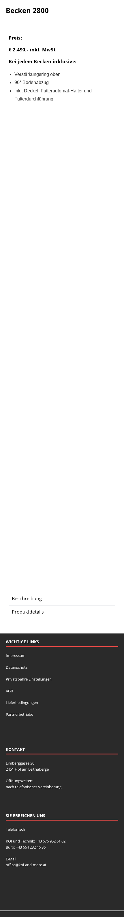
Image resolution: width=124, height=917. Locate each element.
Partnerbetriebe (19, 714)
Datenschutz (16, 667)
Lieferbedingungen (22, 702)
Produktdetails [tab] (28, 612)
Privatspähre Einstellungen (29, 679)
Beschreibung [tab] (27, 598)
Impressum (15, 655)
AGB (9, 691)
